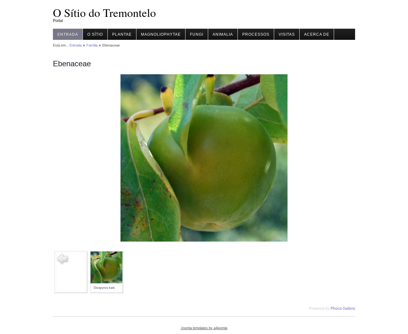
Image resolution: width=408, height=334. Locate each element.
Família (92, 45)
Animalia (223, 34)
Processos (255, 34)
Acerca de (316, 34)
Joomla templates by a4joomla (204, 328)
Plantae (122, 34)
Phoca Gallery (343, 308)
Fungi (196, 34)
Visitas (287, 34)
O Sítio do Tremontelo (104, 12)
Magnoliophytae (161, 34)
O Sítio (95, 34)
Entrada (67, 34)
